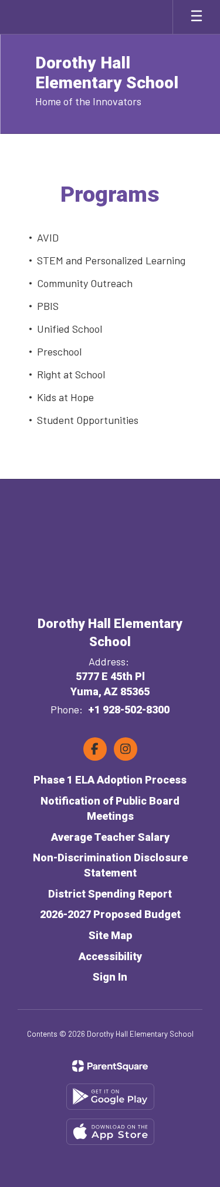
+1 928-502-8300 (129, 709)
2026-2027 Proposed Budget (110, 914)
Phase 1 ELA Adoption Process (110, 780)
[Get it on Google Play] (110, 1097)
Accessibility (110, 956)
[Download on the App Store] (110, 1132)
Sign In (110, 977)
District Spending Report (110, 894)
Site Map (110, 935)
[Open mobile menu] (196, 17)
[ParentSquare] (110, 1066)
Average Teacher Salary (110, 837)
